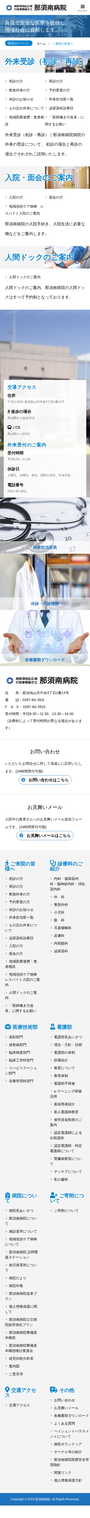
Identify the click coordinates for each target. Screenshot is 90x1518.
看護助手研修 (64, 1083)
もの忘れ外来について (26, 108)
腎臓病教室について (66, 1161)
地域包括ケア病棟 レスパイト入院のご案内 (24, 209)
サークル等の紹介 (68, 1452)
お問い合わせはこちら (49, 780)
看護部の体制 (64, 1052)
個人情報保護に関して (21, 1309)
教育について (64, 1068)
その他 (66, 1390)
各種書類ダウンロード (71, 1416)
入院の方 (16, 197)
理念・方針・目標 (68, 1045)
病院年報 (16, 1286)
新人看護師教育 (66, 1112)
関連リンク (63, 1473)
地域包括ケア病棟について (21, 1241)
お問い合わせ (64, 1400)
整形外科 (61, 905)
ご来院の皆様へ (20, 866)
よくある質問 (64, 1423)
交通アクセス (20, 1392)
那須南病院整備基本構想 (21, 1335)
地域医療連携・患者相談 (24, 120)
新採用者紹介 (64, 1104)
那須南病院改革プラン (21, 1296)
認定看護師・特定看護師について (66, 1148)
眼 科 (59, 920)
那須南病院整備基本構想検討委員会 (21, 1348)
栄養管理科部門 (21, 1081)
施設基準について (23, 1231)
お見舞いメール (66, 1408)
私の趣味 (61, 1179)
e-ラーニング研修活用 (66, 1093)
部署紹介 (61, 1060)
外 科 (59, 897)
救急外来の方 (19, 90)
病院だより (17, 1278)
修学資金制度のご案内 (66, 1122)
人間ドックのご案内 (24, 277)
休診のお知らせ (21, 99)
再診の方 (56, 81)
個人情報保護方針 (68, 1480)
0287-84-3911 (17, 491)
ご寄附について (67, 1198)
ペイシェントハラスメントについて (69, 1433)
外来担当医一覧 (61, 99)
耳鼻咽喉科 (63, 928)
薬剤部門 (16, 1037)
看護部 (64, 1027)
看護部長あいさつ (68, 1037)
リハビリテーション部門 (21, 1070)
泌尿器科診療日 (61, 108)
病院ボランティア (68, 1444)
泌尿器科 (61, 951)
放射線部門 (17, 1045)
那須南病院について (21, 1221)
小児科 (59, 912)
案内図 (14, 1366)
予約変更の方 (59, 90)
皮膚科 (59, 936)
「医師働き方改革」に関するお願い (64, 120)
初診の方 (16, 81)
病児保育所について (21, 1267)
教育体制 (61, 1076)
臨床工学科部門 (21, 1060)
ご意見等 (16, 1374)
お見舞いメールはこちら (49, 835)
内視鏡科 (61, 943)
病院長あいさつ (21, 1211)
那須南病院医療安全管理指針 (69, 1462)
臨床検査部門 (19, 1052)
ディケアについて (68, 1172)
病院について (21, 1198)
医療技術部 (25, 1027)
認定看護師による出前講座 (66, 1135)
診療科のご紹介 (66, 866)
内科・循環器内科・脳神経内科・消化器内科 (67, 884)
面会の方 (56, 197)
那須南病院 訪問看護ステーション (21, 1254)
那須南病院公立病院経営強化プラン (21, 1322)
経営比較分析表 (21, 1358)
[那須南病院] (45, 680)
